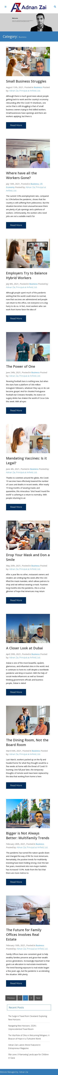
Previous (11, 998)
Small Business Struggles (26, 81)
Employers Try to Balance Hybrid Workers (26, 275)
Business (38, 87)
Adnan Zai (23, 1072)
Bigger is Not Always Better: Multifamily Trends (27, 835)
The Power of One (20, 366)
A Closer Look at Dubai (24, 648)
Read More (16, 125)
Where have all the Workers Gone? (21, 175)
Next (38, 998)
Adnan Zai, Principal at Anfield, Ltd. (25, 90)
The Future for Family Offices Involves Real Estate (23, 934)
